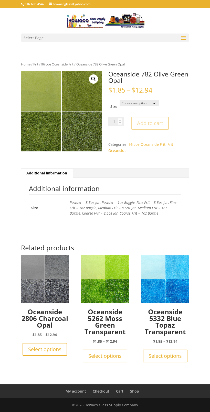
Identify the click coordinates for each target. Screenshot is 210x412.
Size (113, 106)
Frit (35, 64)
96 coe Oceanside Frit (57, 64)
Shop (134, 391)
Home (25, 64)
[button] (93, 79)
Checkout (101, 391)
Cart (119, 391)
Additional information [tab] (46, 173)
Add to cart (150, 123)
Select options (44, 349)
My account (76, 391)
